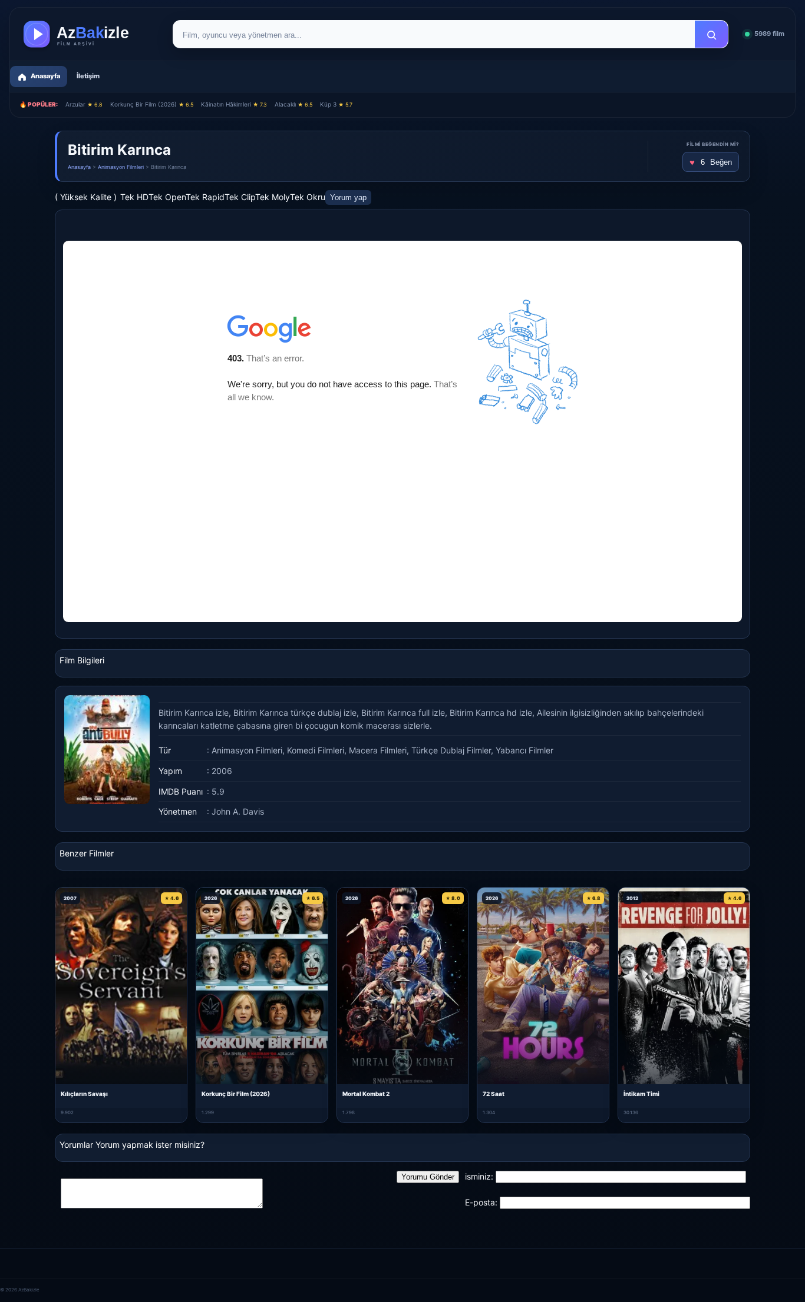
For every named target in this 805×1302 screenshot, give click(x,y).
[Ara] (711, 35)
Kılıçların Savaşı (84, 1093)
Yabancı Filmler (524, 750)
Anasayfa (79, 167)
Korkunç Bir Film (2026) (151, 104)
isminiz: (479, 1176)
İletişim (88, 76)
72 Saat (493, 1093)
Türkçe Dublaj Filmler (451, 750)
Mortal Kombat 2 (366, 1093)
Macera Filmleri (378, 750)
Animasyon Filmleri (121, 167)
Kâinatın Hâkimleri (234, 104)
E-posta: (481, 1202)
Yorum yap (348, 197)
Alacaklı (293, 104)
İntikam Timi (641, 1093)
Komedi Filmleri (315, 750)
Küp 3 (336, 104)
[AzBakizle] (88, 34)
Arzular (84, 104)
